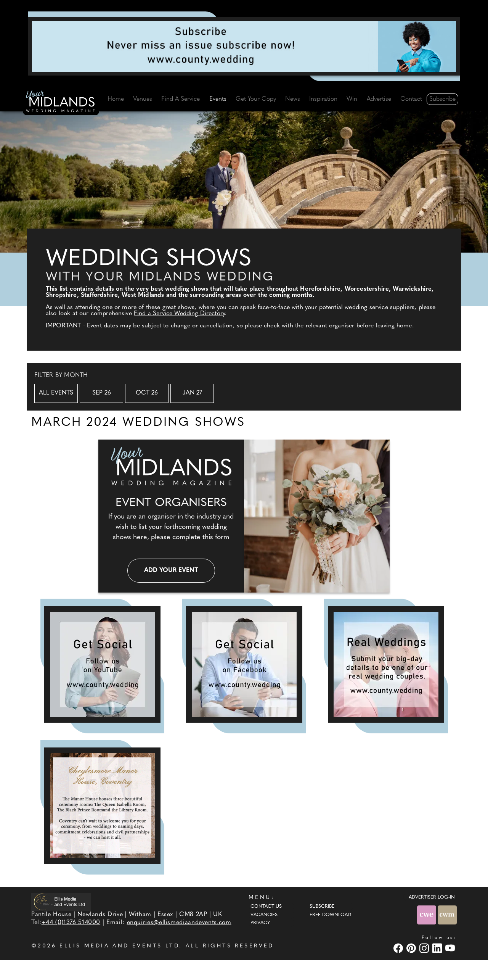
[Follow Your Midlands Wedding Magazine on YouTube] (102, 664)
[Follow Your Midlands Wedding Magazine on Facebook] (244, 664)
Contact (411, 99)
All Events (56, 393)
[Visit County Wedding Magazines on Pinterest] (412, 948)
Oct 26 (147, 393)
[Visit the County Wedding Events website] (427, 915)
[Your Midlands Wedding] (61, 102)
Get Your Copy (256, 99)
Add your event (171, 570)
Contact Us (266, 906)
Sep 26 (101, 393)
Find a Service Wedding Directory (179, 314)
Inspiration (323, 99)
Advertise (379, 99)
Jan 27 (192, 393)
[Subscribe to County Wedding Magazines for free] (244, 46)
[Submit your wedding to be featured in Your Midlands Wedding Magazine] (386, 664)
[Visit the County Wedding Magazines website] (447, 915)
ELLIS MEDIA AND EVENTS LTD (119, 946)
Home (116, 99)
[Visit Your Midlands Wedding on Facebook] (399, 948)
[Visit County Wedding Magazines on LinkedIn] (438, 948)
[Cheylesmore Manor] (102, 805)
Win (352, 99)
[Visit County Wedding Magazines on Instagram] (425, 948)
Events (217, 99)
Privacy (260, 923)
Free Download (330, 915)
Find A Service (180, 99)
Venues (142, 99)
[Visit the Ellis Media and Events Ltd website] (61, 902)
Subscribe (442, 99)
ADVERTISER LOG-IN (432, 897)
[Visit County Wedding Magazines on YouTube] (451, 948)
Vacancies (264, 915)
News (292, 99)
